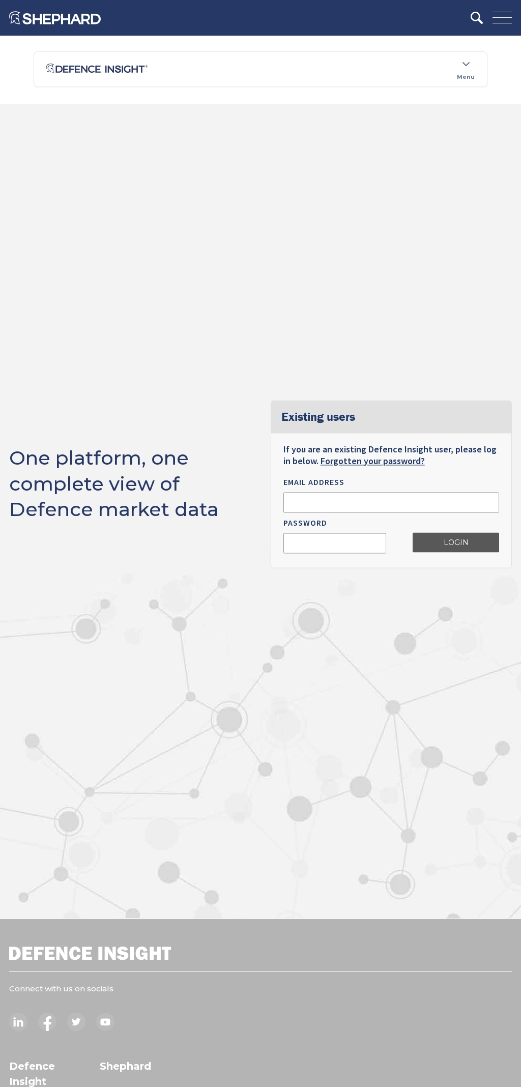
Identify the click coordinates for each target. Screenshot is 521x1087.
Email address (313, 482)
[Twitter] (76, 1022)
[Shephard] (55, 17)
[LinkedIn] (18, 1022)
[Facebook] (47, 1022)
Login (456, 543)
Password (305, 523)
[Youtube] (105, 1022)
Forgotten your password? (373, 461)
